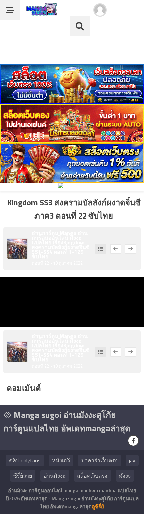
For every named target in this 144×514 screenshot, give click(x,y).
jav (132, 460)
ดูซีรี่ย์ (98, 506)
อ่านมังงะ (55, 476)
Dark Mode (128, 13)
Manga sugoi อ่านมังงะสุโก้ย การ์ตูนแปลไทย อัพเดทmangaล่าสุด (66, 422)
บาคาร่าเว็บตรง (99, 460)
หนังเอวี (61, 460)
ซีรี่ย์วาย (22, 476)
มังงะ (125, 476)
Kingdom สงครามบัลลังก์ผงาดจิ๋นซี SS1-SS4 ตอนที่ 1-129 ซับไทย (61, 249)
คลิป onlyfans (25, 460)
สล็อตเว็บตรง (92, 476)
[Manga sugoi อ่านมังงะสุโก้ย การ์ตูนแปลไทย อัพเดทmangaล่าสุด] (40, 12)
